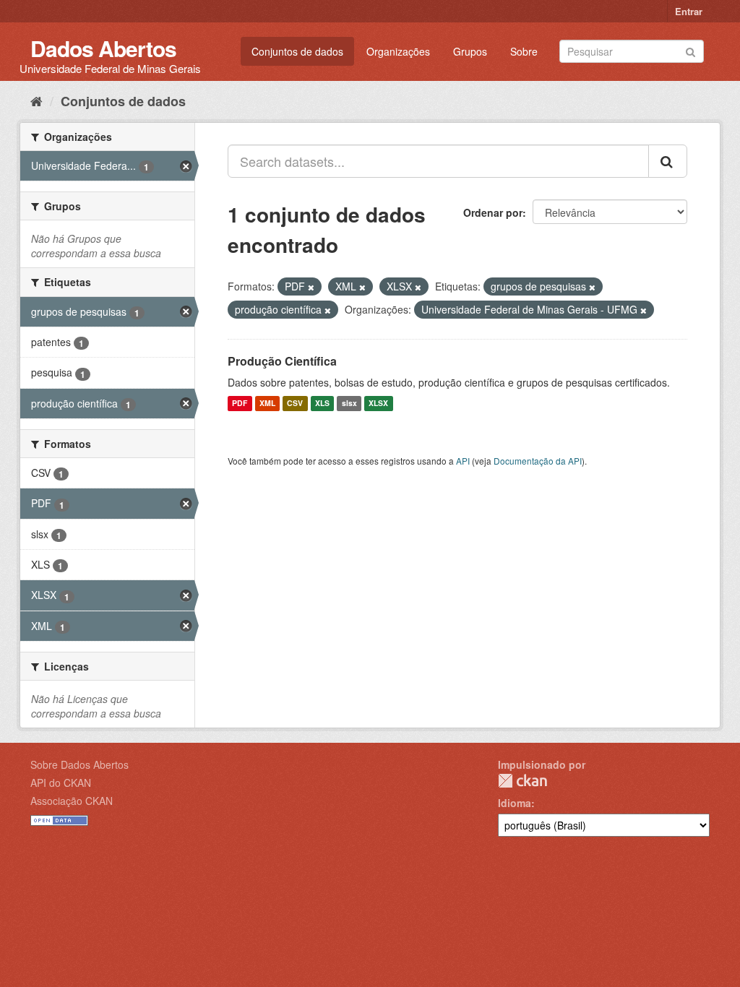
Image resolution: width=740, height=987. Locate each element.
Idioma (514, 803)
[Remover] (311, 287)
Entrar (688, 11)
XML (267, 403)
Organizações (398, 51)
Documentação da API (538, 460)
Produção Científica (282, 361)
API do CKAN (60, 782)
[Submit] (690, 50)
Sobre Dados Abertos (79, 764)
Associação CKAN (71, 800)
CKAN (522, 780)
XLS (322, 403)
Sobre (524, 51)
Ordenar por (492, 212)
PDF (239, 403)
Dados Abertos (103, 48)
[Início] (36, 100)
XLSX (378, 403)
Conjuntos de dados (297, 51)
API (463, 460)
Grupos (470, 51)
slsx (349, 403)
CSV (295, 403)
